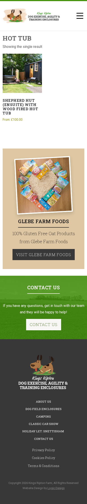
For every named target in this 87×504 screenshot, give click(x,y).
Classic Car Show (43, 424)
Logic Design (56, 488)
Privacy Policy (43, 450)
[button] (79, 15)
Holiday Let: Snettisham (43, 431)
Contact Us (44, 324)
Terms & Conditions (43, 466)
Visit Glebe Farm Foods (43, 254)
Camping (43, 416)
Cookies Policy (43, 458)
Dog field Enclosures (43, 409)
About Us (43, 402)
